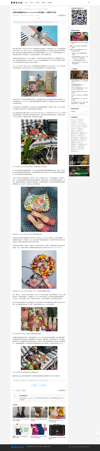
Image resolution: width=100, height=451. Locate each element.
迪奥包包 (81, 146)
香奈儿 (73, 148)
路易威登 (74, 144)
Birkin (73, 119)
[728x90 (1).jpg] (38, 18)
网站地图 (45, 446)
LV (72, 126)
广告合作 (49, 446)
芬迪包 (83, 139)
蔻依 (80, 142)
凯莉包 (80, 128)
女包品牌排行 (40, 446)
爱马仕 (73, 135)
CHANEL (80, 119)
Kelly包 (73, 124)
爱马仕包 (81, 135)
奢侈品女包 (15, 9)
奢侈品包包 (74, 133)
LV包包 (84, 126)
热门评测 (37, 2)
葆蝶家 (73, 142)
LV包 (78, 126)
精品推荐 (50, 2)
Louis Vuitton (82, 124)
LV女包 (73, 128)
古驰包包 (20, 52)
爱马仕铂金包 (75, 139)
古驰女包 (20, 376)
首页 (26, 2)
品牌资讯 (43, 2)
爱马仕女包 (83, 137)
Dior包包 (74, 121)
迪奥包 (73, 146)
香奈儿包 (81, 148)
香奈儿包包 (74, 151)
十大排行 (31, 2)
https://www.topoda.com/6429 (42, 380)
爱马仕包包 (74, 137)
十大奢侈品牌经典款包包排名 (78, 60)
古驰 (73, 130)
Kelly (81, 121)
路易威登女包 (83, 144)
